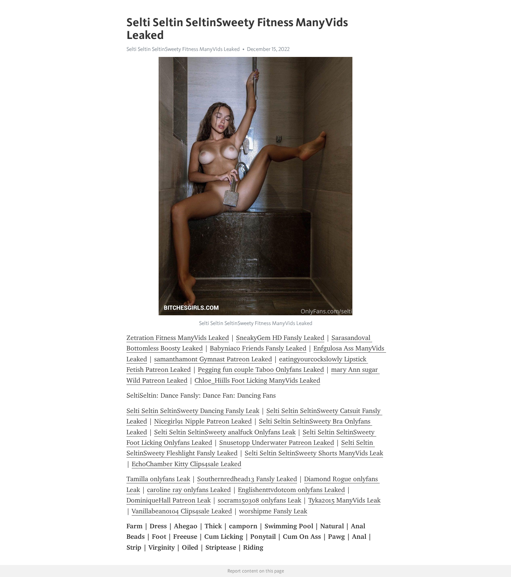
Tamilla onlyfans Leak (158, 479)
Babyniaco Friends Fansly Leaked (258, 348)
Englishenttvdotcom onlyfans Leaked (291, 490)
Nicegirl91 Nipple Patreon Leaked (203, 421)
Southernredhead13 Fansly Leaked (247, 479)
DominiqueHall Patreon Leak (168, 500)
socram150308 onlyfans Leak (259, 500)
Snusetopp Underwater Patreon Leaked (276, 442)
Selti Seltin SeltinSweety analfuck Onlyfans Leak (225, 432)
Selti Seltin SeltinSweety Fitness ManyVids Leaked (183, 49)
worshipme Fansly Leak (273, 511)
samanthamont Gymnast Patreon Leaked (213, 359)
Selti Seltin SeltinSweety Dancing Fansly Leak (192, 411)
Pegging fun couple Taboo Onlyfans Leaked (261, 369)
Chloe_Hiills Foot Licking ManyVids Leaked (257, 380)
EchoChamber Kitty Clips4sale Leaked (186, 464)
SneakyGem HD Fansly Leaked (280, 338)
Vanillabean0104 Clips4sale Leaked (182, 511)
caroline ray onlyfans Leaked (189, 490)
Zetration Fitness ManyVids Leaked (177, 338)
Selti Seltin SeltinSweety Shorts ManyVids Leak (314, 453)
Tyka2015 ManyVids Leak (344, 500)
